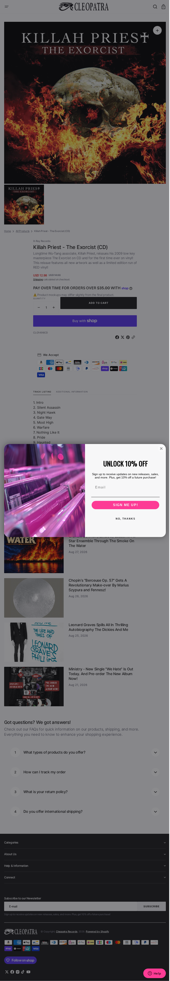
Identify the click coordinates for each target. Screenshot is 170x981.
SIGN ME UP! (123, 505)
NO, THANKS (124, 518)
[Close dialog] (159, 448)
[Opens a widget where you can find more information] (151, 974)
